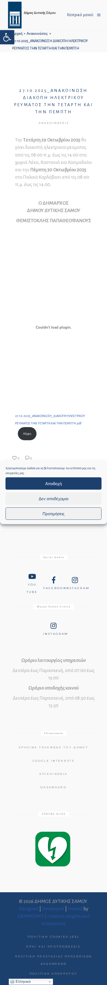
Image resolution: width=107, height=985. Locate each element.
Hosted (75, 908)
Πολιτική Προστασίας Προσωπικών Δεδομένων (53, 960)
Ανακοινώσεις (37, 34)
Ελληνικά (23, 982)
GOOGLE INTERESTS (53, 761)
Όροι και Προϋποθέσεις (53, 946)
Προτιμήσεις (53, 513)
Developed (53, 908)
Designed (28, 908)
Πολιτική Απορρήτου (53, 973)
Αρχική (17, 34)
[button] (7, 37)
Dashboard (53, 787)
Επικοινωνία (53, 774)
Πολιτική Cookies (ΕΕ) (53, 936)
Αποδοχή (53, 483)
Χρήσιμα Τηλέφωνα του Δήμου (53, 747)
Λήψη (27, 434)
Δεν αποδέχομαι (53, 498)
